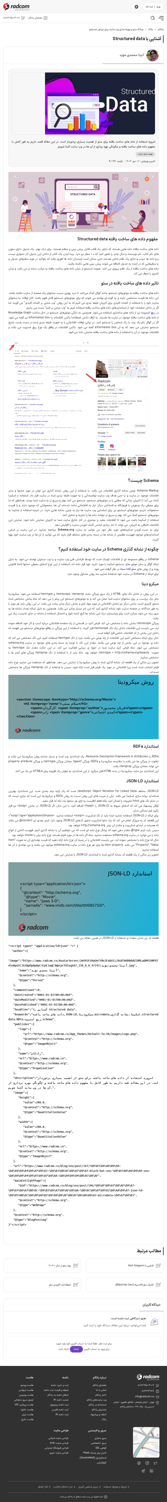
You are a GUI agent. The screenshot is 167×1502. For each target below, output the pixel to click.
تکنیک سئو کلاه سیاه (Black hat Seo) (134, 1285)
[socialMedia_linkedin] (150, 1472)
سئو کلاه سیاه (128, 569)
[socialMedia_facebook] (137, 1464)
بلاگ (150, 29)
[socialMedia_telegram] (142, 1472)
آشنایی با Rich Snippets (141, 1266)
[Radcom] (65, 7)
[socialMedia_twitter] (154, 1464)
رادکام (161, 29)
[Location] (146, 1456)
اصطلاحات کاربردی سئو (60, 1285)
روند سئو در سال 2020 (59, 1266)
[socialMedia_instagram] (146, 1464)
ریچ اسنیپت (148, 313)
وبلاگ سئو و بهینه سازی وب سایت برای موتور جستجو (116, 29)
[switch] (136, 7)
